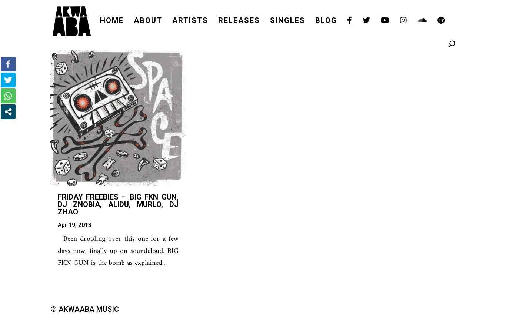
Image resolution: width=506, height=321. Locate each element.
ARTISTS (190, 21)
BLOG (326, 21)
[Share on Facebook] (8, 64)
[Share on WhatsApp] (8, 95)
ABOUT (148, 21)
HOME (112, 21)
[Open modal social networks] (8, 111)
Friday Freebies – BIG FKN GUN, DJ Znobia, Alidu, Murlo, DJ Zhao (118, 204)
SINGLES (287, 21)
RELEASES (239, 21)
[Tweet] (8, 80)
